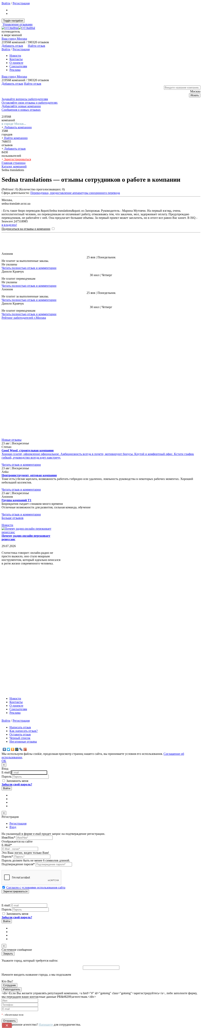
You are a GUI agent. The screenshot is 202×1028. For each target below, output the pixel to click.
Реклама (15, 69)
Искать (195, 95)
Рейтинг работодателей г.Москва (24, 317)
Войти (6, 3)
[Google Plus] (25, 630)
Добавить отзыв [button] (12, 45)
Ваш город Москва (14, 38)
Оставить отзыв (20, 616)
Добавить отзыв (14, 148)
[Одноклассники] (13, 630)
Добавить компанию (17, 127)
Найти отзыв (36, 45)
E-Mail (7, 726)
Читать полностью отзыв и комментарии (29, 268)
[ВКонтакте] (4, 630)
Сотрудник (9, 866)
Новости (15, 55)
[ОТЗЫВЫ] (18, 28)
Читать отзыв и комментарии (21, 346)
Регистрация (21, 3)
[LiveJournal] (21, 630)
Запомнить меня (17, 662)
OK (4, 642)
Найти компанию (15, 138)
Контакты (16, 59)
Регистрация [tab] (17, 705)
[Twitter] (9, 630)
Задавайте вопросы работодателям (25, 99)
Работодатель (11, 870)
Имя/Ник (8, 719)
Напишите (46, 906)
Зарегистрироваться (17, 159)
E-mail (6, 654)
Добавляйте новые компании (21, 106)
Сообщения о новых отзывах (21, 109)
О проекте (16, 62)
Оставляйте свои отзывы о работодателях (30, 102)
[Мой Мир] (17, 630)
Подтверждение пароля (18, 745)
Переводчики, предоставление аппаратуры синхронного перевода (75, 193)
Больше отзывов (12, 399)
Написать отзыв (20, 608)
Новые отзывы (12, 321)
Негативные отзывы (23, 623)
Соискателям (18, 66)
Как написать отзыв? (23, 612)
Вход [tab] (12, 708)
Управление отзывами (18, 24)
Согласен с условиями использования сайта (35, 769)
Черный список (19, 619)
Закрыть (8, 835)
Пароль (6, 658)
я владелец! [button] (9, 225)
